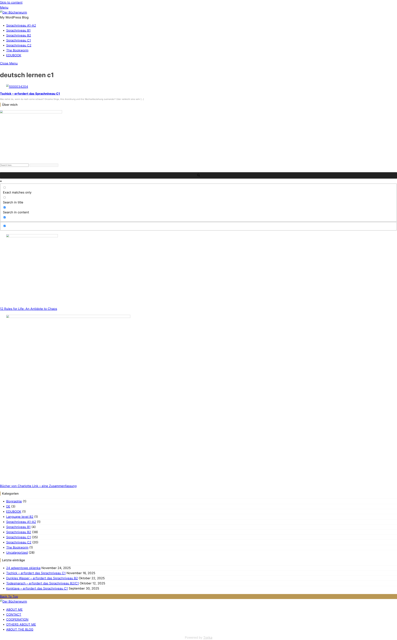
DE (8, 506)
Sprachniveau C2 (18, 45)
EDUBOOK (13, 55)
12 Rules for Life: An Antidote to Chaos (28, 309)
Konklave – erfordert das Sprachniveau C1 (37, 588)
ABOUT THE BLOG (19, 629)
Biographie (14, 501)
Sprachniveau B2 (18, 35)
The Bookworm (17, 50)
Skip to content (11, 2)
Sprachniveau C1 (18, 40)
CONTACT (13, 614)
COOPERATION (17, 619)
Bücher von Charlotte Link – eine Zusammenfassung (38, 486)
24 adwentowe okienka (23, 568)
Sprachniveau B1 (18, 30)
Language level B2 (19, 517)
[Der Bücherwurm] (13, 12)
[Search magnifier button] (198, 175)
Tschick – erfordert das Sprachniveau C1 (30, 94)
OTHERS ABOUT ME (21, 624)
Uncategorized (17, 552)
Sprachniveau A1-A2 (21, 25)
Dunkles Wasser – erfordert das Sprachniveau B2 (42, 578)
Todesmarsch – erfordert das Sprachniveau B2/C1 (42, 583)
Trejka (207, 637)
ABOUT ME (14, 609)
